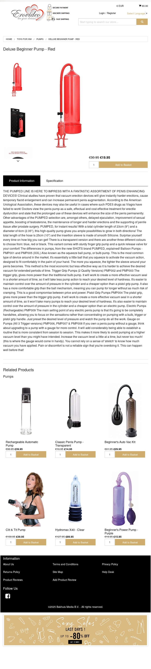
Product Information (21, 181)
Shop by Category (130, 32)
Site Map (58, 572)
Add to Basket (123, 165)
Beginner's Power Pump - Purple (121, 531)
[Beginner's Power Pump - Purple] (125, 498)
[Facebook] (7, 596)
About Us (8, 564)
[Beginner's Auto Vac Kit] (125, 411)
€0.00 (144, 6)
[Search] (142, 21)
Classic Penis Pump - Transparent (69, 443)
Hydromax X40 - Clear (69, 530)
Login (102, 13)
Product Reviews (13, 580)
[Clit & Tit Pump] (26, 498)
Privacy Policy (110, 564)
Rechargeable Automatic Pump (22, 443)
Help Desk (108, 572)
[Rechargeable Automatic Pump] (26, 411)
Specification (54, 181)
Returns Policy (11, 572)
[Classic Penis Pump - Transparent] (75, 411)
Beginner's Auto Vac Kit (120, 442)
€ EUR (120, 6)
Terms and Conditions (65, 564)
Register (111, 13)
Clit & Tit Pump (15, 530)
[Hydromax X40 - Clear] (75, 498)
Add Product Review (64, 580)
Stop (75, 650)
